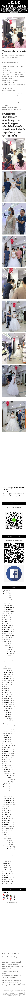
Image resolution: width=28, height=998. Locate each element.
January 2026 (7, 603)
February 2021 (7, 721)
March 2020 (7, 743)
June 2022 (6, 688)
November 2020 (8, 727)
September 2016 (8, 828)
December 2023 (8, 652)
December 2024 (8, 629)
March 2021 (7, 719)
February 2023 (7, 672)
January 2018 (7, 796)
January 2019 (7, 771)
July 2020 (6, 735)
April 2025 (6, 621)
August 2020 (7, 733)
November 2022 (8, 678)
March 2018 (7, 792)
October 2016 (7, 826)
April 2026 (6, 597)
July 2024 (6, 639)
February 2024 (7, 647)
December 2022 (8, 676)
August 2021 (7, 708)
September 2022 (8, 682)
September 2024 (8, 635)
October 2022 (7, 680)
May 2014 (6, 869)
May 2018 (6, 788)
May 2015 (6, 861)
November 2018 (8, 775)
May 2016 (6, 836)
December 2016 (8, 822)
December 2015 (8, 847)
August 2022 (7, 684)
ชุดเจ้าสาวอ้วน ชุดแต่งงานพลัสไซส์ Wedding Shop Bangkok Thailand (13, 490)
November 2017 (8, 800)
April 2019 (6, 765)
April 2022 (6, 692)
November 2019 (8, 751)
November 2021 (8, 702)
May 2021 (6, 715)
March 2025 (7, 623)
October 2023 (7, 656)
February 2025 (7, 625)
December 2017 (8, 798)
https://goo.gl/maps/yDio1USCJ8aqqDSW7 (13, 985)
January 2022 (7, 698)
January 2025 (7, 627)
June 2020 (6, 737)
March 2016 (7, 840)
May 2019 (6, 763)
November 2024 (8, 631)
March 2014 (7, 871)
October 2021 (7, 704)
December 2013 (8, 875)
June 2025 (6, 617)
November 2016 (8, 824)
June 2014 (6, 867)
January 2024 (7, 650)
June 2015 (6, 859)
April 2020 (6, 741)
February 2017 (7, 818)
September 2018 (8, 780)
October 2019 (7, 753)
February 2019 (7, 769)
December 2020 (8, 725)
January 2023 (7, 674)
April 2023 (6, 668)
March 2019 (7, 767)
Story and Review (14, 57)
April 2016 (6, 838)
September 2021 (8, 706)
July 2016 (6, 832)
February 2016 (7, 843)
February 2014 (7, 873)
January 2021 (7, 723)
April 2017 (6, 814)
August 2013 (7, 883)
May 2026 (6, 595)
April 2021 (6, 717)
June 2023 (6, 664)
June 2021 (6, 712)
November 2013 (8, 877)
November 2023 (8, 654)
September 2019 (8, 755)
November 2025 (8, 607)
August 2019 (7, 757)
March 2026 (7, 599)
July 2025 (6, 615)
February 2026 (7, 601)
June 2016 (6, 834)
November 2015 (8, 849)
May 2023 (6, 666)
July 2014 (6, 865)
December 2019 (8, 749)
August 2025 (7, 613)
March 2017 (7, 816)
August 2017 (7, 806)
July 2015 (6, 857)
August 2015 (7, 855)
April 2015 (6, 863)
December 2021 (8, 700)
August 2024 (7, 637)
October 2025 (7, 609)
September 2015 (8, 853)
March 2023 (7, 670)
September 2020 (8, 731)
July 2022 (6, 686)
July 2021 (6, 710)
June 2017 (6, 810)
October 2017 (7, 802)
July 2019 (6, 759)
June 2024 (6, 641)
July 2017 (6, 808)
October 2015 (7, 851)
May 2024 (6, 643)
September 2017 (8, 804)
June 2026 (6, 593)
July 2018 (6, 784)
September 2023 (8, 658)
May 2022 (6, 690)
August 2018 (7, 782)
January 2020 (7, 747)
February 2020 (7, 745)
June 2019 (6, 761)
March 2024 (7, 645)
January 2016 (7, 845)
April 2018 (6, 790)
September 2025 (8, 611)
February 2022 (7, 696)
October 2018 (7, 778)
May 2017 (6, 812)
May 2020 (6, 739)
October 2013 (7, 879)
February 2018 (7, 794)
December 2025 (8, 605)
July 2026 (6, 591)
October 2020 (7, 729)
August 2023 (7, 660)
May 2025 (6, 619)
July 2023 (6, 662)
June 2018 (6, 786)
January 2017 (7, 820)
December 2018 (8, 773)
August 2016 (7, 830)
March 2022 (7, 694)
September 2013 (8, 881)
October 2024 (7, 633)
